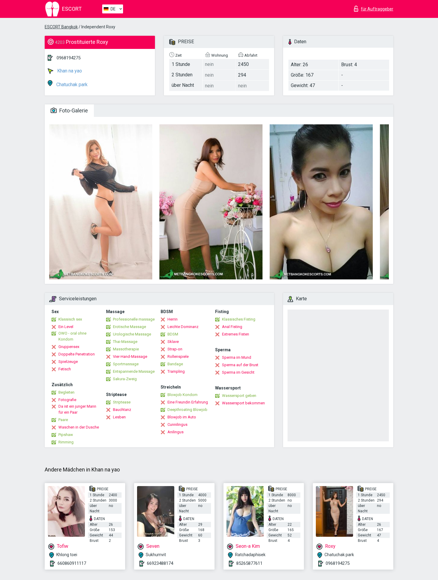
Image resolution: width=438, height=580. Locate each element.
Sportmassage (126, 364)
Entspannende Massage (134, 371)
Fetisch (64, 369)
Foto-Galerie (73, 110)
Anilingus (175, 432)
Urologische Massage (132, 334)
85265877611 (249, 563)
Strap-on (174, 349)
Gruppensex (68, 346)
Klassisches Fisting (238, 319)
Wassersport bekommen (243, 403)
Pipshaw (65, 434)
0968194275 (68, 58)
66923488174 (160, 563)
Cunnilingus (177, 424)
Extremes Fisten (235, 334)
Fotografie (67, 400)
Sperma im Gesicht (238, 372)
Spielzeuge (68, 361)
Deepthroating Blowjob (187, 409)
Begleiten (66, 392)
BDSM (172, 334)
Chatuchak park (71, 84)
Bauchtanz (122, 409)
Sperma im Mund (236, 357)
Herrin (172, 319)
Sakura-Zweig (125, 379)
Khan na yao (69, 71)
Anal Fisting (232, 326)
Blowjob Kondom (182, 394)
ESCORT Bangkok (61, 26)
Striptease (122, 402)
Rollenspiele (178, 356)
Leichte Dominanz (182, 326)
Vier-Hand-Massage (130, 356)
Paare (63, 419)
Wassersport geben (239, 395)
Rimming (66, 442)
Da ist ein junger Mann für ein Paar (77, 409)
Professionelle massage (134, 319)
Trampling (176, 371)
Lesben (119, 417)
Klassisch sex (70, 319)
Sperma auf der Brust (240, 365)
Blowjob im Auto (181, 417)
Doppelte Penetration (76, 354)
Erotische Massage (129, 326)
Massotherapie (126, 349)
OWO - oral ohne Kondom (72, 336)
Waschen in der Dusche (78, 427)
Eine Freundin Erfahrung (187, 402)
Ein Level (65, 326)
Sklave (173, 341)
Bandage (175, 364)
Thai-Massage (125, 341)
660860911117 (72, 563)
